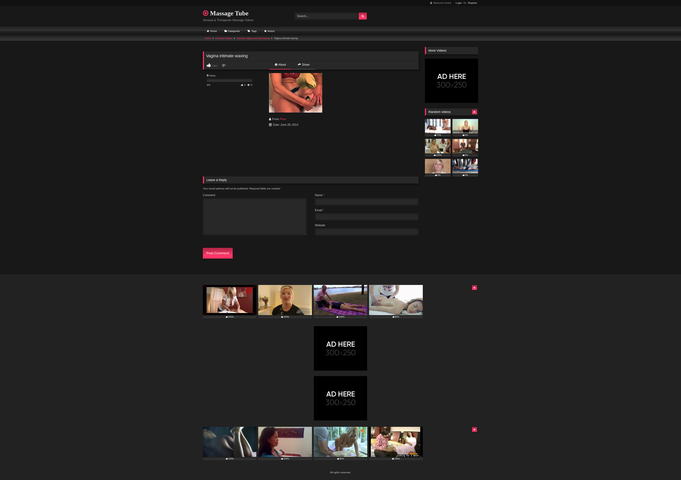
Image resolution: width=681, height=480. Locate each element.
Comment (209, 195)
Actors (271, 31)
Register (472, 2)
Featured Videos (223, 38)
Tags (254, 31)
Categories (234, 31)
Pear (283, 119)
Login (459, 2)
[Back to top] (670, 469)
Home (213, 31)
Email (319, 210)
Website (320, 225)
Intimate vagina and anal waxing (253, 38)
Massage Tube (228, 13)
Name (319, 195)
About (282, 64)
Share (305, 64)
